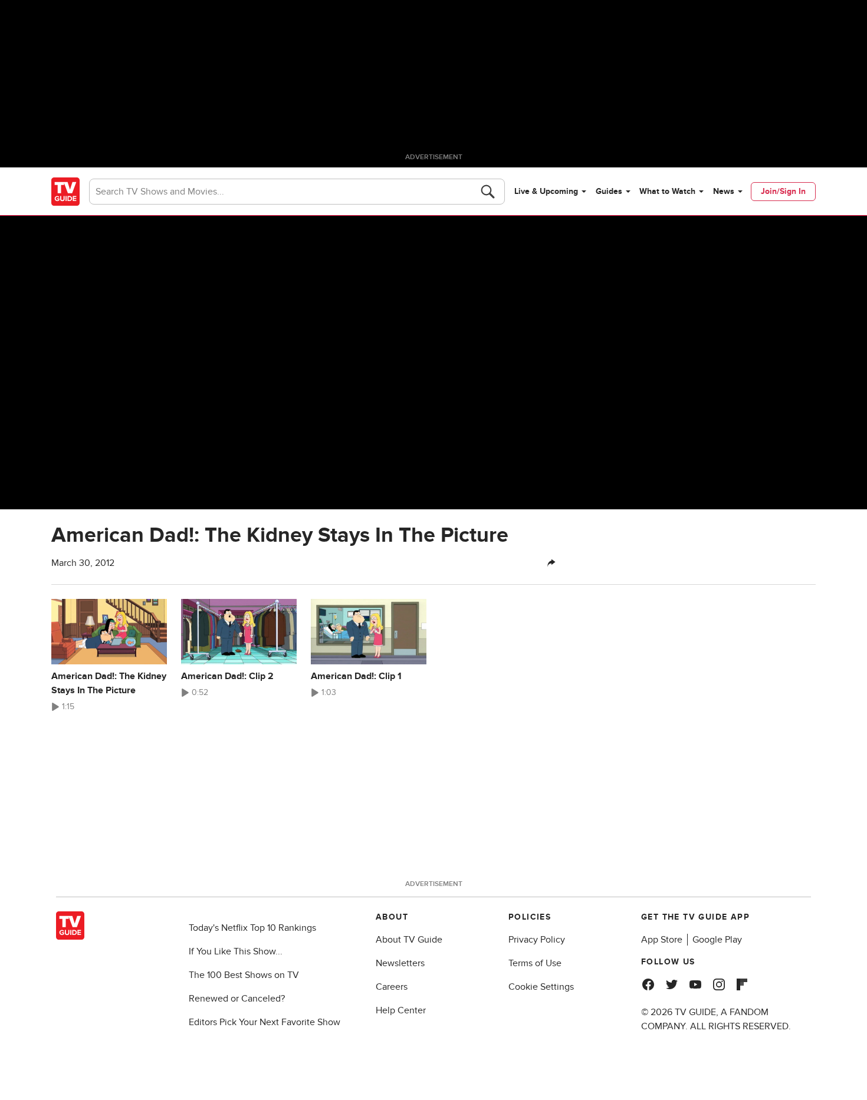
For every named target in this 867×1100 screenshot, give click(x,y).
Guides (609, 191)
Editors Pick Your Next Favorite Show (264, 1022)
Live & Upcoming (546, 191)
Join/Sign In (783, 191)
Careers (392, 987)
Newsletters (400, 963)
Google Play (717, 940)
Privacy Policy (536, 940)
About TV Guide (409, 940)
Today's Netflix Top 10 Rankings (252, 928)
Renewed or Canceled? (237, 999)
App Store (661, 940)
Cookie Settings (541, 987)
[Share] (551, 563)
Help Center (401, 1010)
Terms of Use (534, 963)
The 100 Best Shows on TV (244, 975)
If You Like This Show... (236, 951)
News (723, 191)
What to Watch (667, 191)
